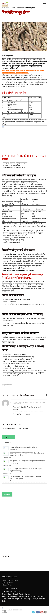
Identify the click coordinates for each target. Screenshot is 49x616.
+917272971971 (15, 592)
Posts (8, 437)
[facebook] (38, 612)
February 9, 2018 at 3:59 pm (31, 402)
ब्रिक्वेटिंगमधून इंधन (8, 384)
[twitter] (33, 612)
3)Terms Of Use (7, 585)
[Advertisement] (24, 525)
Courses (8, 442)
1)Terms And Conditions (10, 580)
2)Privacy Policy (7, 583)
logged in (13, 428)
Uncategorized (13, 449)
